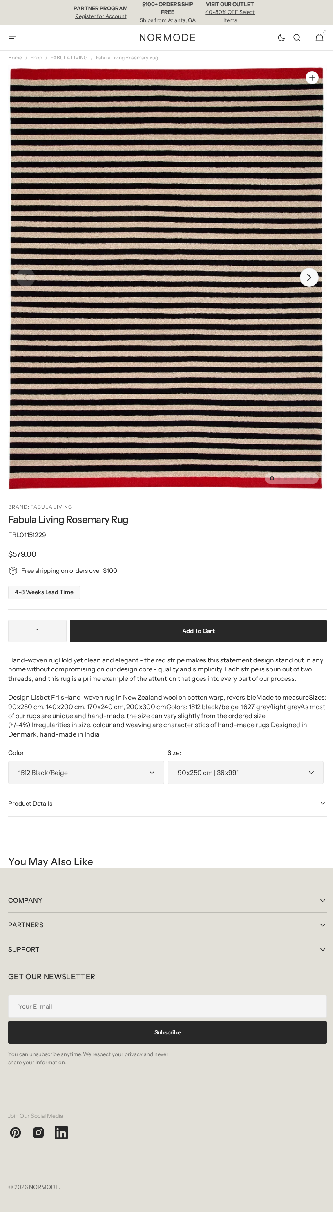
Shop (36, 57)
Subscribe (164, 1032)
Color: (17, 753)
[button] (12, 38)
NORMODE (44, 1187)
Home (15, 57)
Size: (172, 753)
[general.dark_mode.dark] (275, 38)
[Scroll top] (319, 1202)
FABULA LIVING (69, 57)
